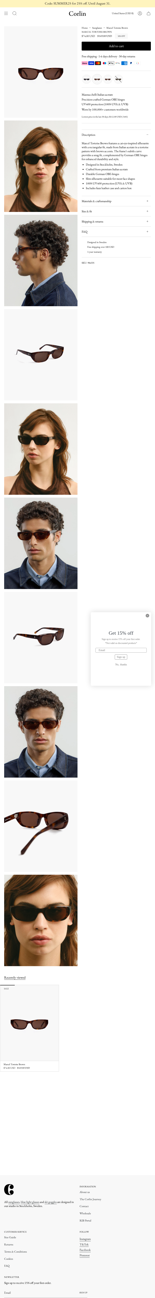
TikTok (84, 1244)
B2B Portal (85, 1220)
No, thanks (121, 664)
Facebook (85, 1250)
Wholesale (85, 1213)
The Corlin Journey (90, 1199)
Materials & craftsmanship (96, 201)
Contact (84, 1206)
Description (88, 135)
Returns (8, 1244)
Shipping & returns (92, 221)
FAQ (84, 232)
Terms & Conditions (15, 1251)
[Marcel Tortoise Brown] (29, 1023)
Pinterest (85, 1255)
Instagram (85, 1239)
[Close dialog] (147, 616)
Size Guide (10, 1237)
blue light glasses (30, 1202)
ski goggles (51, 1202)
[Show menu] (6, 13)
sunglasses (13, 1202)
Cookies (8, 1258)
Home (85, 27)
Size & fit (87, 211)
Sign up (121, 657)
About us (85, 1192)
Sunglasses (97, 27)
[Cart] (148, 13)
